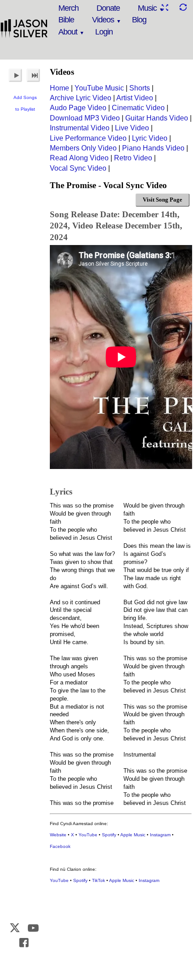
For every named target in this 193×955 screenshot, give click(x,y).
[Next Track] (33, 75)
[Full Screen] (165, 7)
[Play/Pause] (15, 75)
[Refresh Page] (183, 7)
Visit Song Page (162, 199)
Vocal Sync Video (78, 168)
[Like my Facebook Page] (24, 943)
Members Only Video (83, 148)
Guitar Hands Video (156, 118)
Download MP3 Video (85, 118)
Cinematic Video (138, 108)
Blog (139, 19)
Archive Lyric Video (80, 98)
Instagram (160, 834)
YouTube (88, 834)
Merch (68, 8)
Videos (103, 19)
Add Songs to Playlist (25, 103)
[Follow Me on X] (15, 928)
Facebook (60, 846)
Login (104, 31)
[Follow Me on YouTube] (33, 928)
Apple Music (132, 834)
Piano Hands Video (153, 148)
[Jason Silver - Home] (24, 29)
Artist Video (134, 98)
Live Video (132, 128)
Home (59, 88)
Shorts (139, 88)
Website (58, 834)
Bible (66, 19)
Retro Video (133, 158)
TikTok (98, 880)
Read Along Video (79, 158)
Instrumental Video (80, 128)
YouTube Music (99, 88)
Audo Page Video (78, 108)
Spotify (109, 834)
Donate (108, 8)
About (67, 31)
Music (147, 8)
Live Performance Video (88, 138)
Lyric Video (149, 138)
